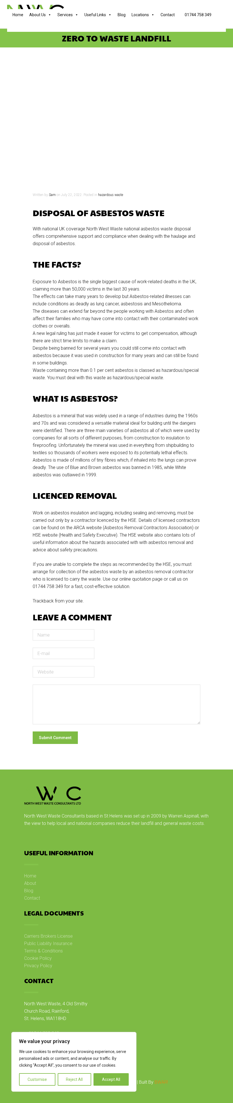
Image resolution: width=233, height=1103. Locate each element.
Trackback (43, 601)
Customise (37, 1079)
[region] (73, 1062)
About (30, 883)
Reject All (74, 1079)
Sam (52, 195)
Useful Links (95, 14)
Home (18, 14)
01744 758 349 (197, 14)
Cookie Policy (38, 958)
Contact (168, 14)
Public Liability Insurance (48, 943)
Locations (140, 14)
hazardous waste (110, 195)
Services (65, 14)
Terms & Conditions (43, 951)
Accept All (111, 1079)
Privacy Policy (38, 965)
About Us (37, 14)
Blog (122, 14)
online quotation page (141, 579)
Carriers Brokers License (48, 936)
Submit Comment (55, 737)
